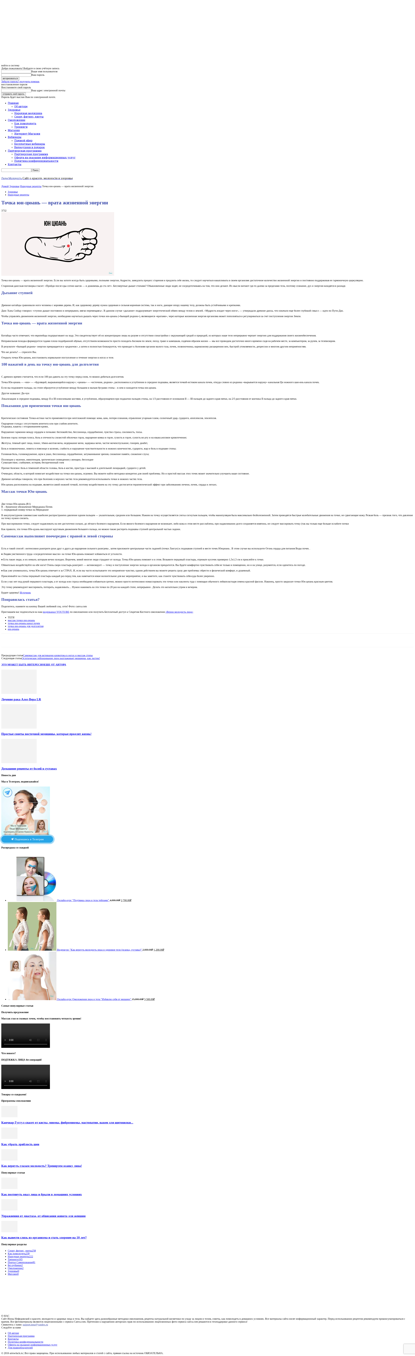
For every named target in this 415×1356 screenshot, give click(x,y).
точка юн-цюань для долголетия (25, 626)
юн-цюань (13, 629)
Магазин (14, 130)
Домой (5, 186)
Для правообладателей (20, 1347)
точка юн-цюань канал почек (24, 623)
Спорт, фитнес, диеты (29, 116)
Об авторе (21, 106)
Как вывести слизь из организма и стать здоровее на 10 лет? (44, 1237)
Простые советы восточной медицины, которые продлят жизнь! (46, 734)
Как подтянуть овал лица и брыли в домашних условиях (41, 1194)
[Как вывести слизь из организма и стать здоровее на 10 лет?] (9, 1231)
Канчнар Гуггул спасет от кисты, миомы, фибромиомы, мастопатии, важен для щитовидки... (67, 1122)
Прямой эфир (23, 140)
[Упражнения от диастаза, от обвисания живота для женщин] (9, 1209)
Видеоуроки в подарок (29, 147)
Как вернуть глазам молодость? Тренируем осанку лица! (41, 1166)
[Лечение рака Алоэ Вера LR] (19, 693)
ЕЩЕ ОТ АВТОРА (55, 664)
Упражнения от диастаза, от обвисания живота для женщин (43, 1216)
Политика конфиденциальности (36, 161)
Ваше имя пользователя (44, 71)
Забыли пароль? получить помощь (20, 81)
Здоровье (14, 109)
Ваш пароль (37, 74)
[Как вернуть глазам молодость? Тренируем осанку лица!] (9, 1159)
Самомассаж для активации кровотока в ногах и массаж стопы (58, 655)
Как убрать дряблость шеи (20, 1144)
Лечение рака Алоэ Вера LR (21, 699)
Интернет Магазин (27, 133)
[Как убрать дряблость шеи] (9, 1138)
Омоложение (16, 120)
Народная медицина (28, 113)
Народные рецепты (31, 186)
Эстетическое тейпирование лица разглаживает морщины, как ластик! (61, 658)
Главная (13, 103)
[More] (103, 640)
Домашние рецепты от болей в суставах (29, 768)
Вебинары (14, 137)
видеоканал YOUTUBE (56, 612)
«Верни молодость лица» (179, 612)
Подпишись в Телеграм (29, 839)
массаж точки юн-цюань (21, 620)
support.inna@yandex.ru (35, 1324)
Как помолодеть (25, 123)
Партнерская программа (25, 150)
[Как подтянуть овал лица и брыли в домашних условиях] (9, 1188)
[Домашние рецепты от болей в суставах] (19, 762)
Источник (25, 592)
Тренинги (21, 126)
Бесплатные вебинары (29, 143)
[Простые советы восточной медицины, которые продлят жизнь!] (19, 727)
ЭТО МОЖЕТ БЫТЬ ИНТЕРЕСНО (22, 664)
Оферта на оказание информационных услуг (45, 157)
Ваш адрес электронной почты (48, 90)
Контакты (14, 164)
